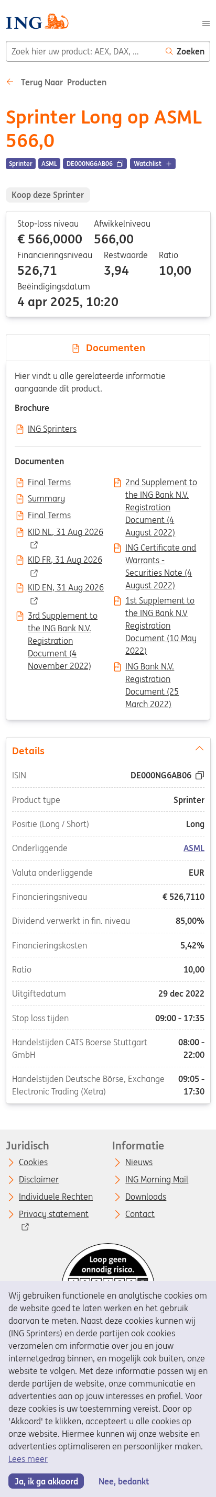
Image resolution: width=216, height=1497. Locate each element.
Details (28, 750)
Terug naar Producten (62, 82)
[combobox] (83, 51)
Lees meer (28, 1459)
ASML (193, 848)
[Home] (37, 23)
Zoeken (190, 51)
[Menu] (206, 22)
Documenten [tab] (113, 347)
